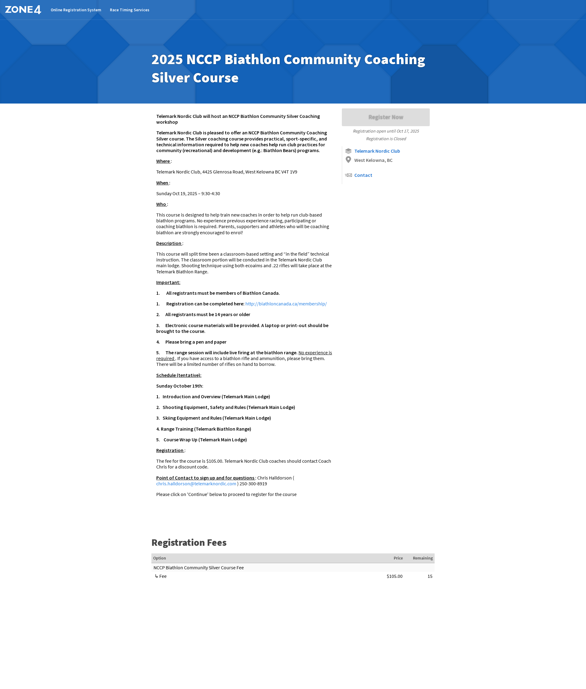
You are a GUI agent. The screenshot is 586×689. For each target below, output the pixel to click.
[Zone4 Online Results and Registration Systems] (23, 10)
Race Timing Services (129, 10)
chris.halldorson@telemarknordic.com (196, 483)
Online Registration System (76, 10)
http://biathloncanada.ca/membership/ (286, 304)
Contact (363, 175)
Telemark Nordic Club (377, 151)
